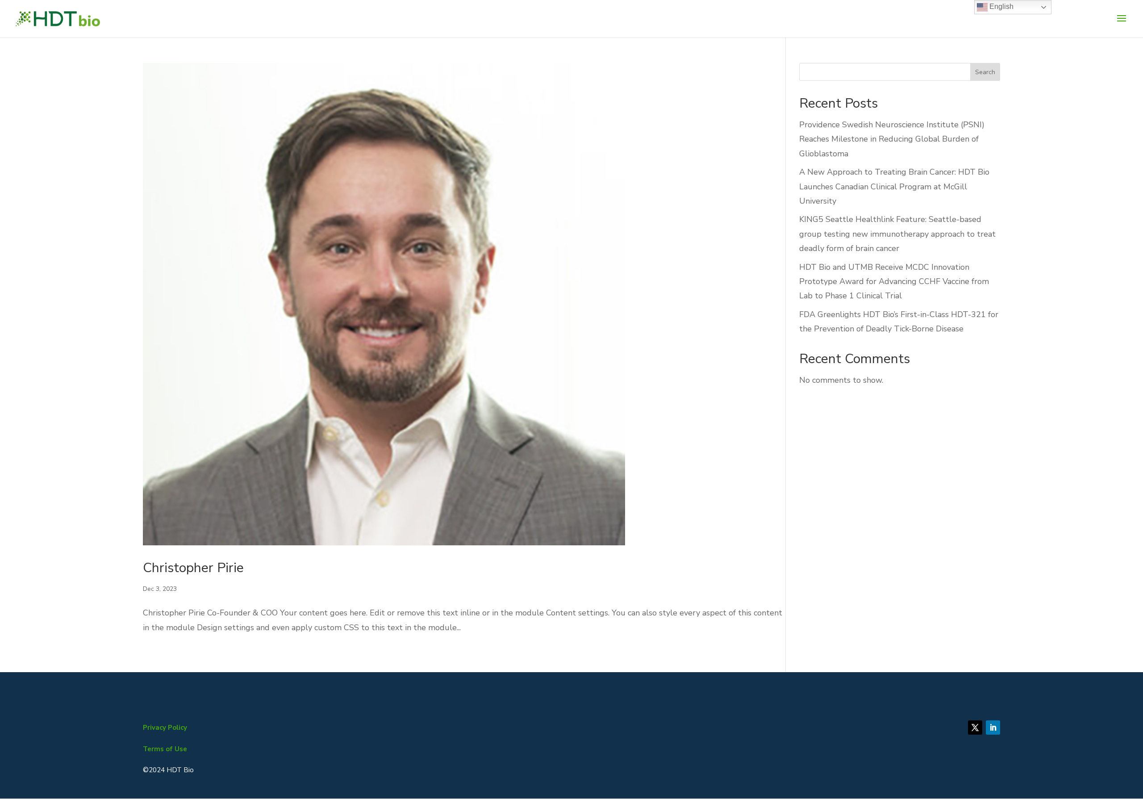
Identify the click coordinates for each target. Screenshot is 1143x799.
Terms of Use (165, 749)
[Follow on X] (975, 727)
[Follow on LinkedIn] (993, 727)
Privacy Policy (165, 727)
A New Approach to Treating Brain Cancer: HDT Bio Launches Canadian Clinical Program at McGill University (894, 186)
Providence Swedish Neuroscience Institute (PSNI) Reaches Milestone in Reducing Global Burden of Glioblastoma (891, 139)
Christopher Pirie (193, 568)
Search (985, 72)
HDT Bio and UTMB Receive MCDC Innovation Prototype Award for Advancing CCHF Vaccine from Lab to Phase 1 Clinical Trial (894, 281)
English (1001, 6)
